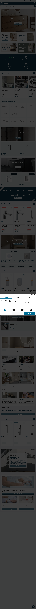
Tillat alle (29, 313)
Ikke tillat (17, 313)
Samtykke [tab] (6, 297)
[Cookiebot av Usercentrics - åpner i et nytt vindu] (31, 294)
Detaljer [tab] (18, 297)
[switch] (13, 310)
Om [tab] (29, 297)
